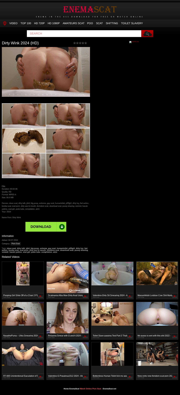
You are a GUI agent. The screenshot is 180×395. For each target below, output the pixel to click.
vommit (5, 252)
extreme (43, 248)
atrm (55, 252)
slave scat (11, 248)
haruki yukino (15, 252)
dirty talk (21, 248)
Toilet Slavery (132, 23)
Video (13, 23)
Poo (90, 23)
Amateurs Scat (73, 23)
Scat (99, 23)
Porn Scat (16, 244)
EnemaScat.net (109, 389)
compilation (46, 252)
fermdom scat (53, 250)
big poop (35, 248)
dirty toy (79, 248)
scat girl (26, 252)
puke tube (35, 252)
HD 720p (39, 23)
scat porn (24, 250)
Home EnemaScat (71, 389)
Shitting (112, 23)
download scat (67, 250)
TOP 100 (26, 23)
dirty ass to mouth (37, 250)
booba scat (14, 250)
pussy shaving (81, 250)
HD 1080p (54, 23)
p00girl (72, 248)
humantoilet (62, 248)
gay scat (52, 248)
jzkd (28, 248)
